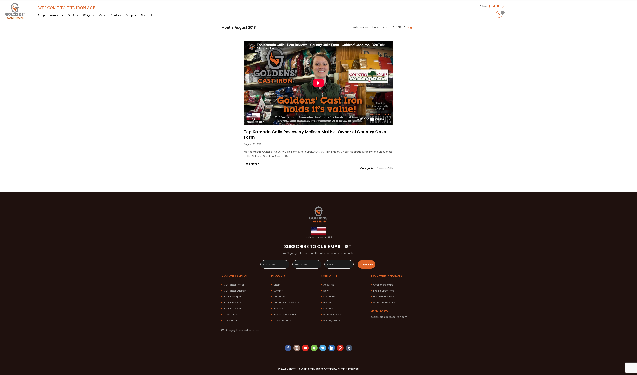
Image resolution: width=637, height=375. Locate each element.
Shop (277, 284)
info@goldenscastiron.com (242, 330)
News (326, 290)
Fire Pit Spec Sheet (384, 290)
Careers (328, 308)
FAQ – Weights (232, 296)
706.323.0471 (231, 320)
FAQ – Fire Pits (232, 302)
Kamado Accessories (286, 302)
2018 (398, 27)
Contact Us (231, 314)
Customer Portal (234, 284)
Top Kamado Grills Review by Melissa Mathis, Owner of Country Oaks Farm (315, 134)
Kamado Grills (385, 168)
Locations (329, 296)
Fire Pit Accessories (285, 314)
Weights (278, 290)
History (327, 302)
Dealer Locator (282, 320)
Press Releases (332, 314)
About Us (328, 284)
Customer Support (235, 290)
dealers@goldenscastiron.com (389, 317)
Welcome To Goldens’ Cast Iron (371, 27)
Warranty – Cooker (384, 302)
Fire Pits (278, 308)
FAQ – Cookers (232, 308)
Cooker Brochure (383, 284)
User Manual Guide (384, 296)
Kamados (279, 296)
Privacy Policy (331, 320)
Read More (250, 163)
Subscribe (366, 264)
